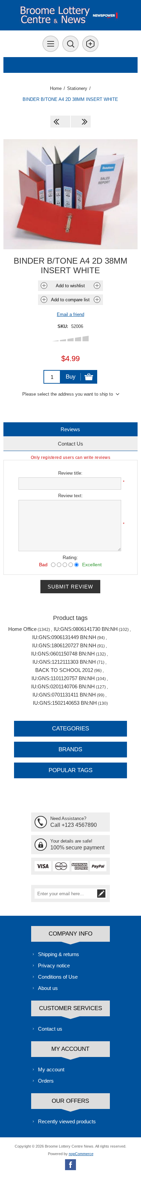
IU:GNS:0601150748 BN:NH (63, 654)
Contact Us (70, 444)
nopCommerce (81, 1154)
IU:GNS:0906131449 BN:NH (64, 637)
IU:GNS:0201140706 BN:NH (63, 686)
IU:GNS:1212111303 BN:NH (64, 662)
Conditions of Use (58, 977)
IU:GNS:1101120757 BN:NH (63, 678)
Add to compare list (70, 299)
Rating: (70, 557)
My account (51, 1069)
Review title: (70, 473)
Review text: (70, 495)
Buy (71, 376)
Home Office (22, 629)
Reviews (70, 429)
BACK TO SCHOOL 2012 (64, 670)
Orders (46, 1081)
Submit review (70, 587)
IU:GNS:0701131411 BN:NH (64, 695)
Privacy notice (54, 965)
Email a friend (70, 314)
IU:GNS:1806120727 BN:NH (64, 645)
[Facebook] (70, 1164)
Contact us (50, 1029)
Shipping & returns (58, 954)
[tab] (70, 429)
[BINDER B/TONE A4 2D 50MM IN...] (81, 122)
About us (48, 988)
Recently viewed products (67, 1121)
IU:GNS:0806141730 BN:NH (86, 629)
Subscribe (101, 893)
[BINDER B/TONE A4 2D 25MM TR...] (60, 122)
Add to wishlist (70, 285)
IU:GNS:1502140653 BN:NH (65, 703)
